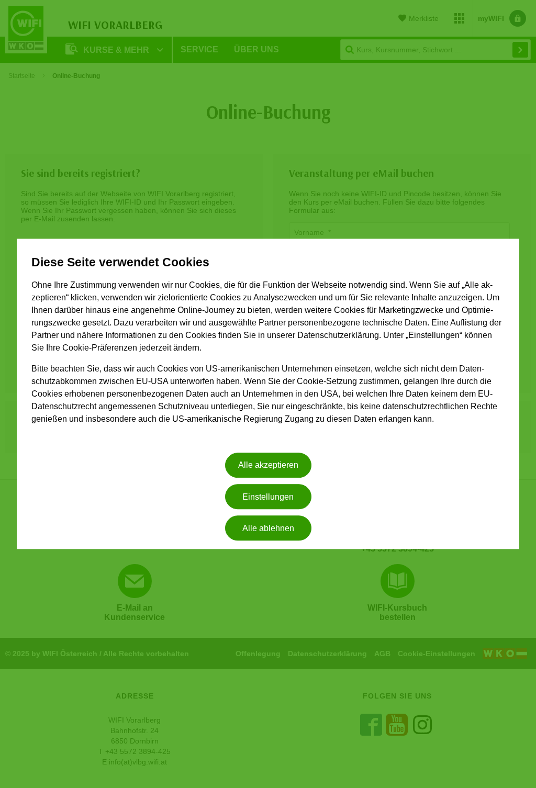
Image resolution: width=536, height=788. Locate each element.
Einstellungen (268, 496)
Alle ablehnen (268, 528)
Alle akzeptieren (268, 465)
